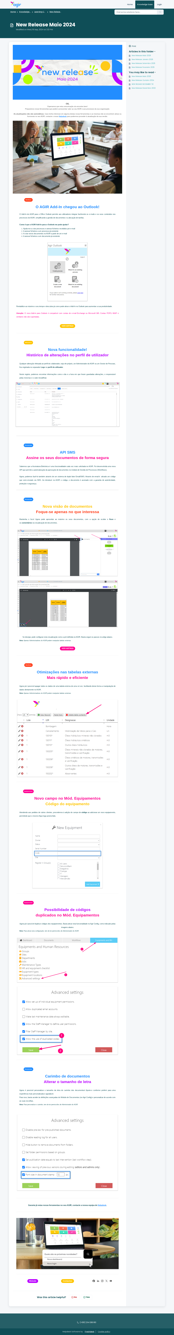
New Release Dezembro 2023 (144, 88)
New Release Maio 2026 (141, 55)
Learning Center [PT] (44, 11)
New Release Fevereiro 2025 (143, 67)
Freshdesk (89, 1331)
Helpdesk (63, 116)
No (75, 1297)
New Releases (55, 11)
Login (159, 4)
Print (134, 46)
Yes (88, 1297)
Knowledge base (145, 4)
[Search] (160, 12)
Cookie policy (104, 1331)
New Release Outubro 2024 (143, 80)
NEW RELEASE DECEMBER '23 (142, 84)
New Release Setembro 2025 (143, 63)
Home (130, 4)
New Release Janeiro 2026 (142, 59)
